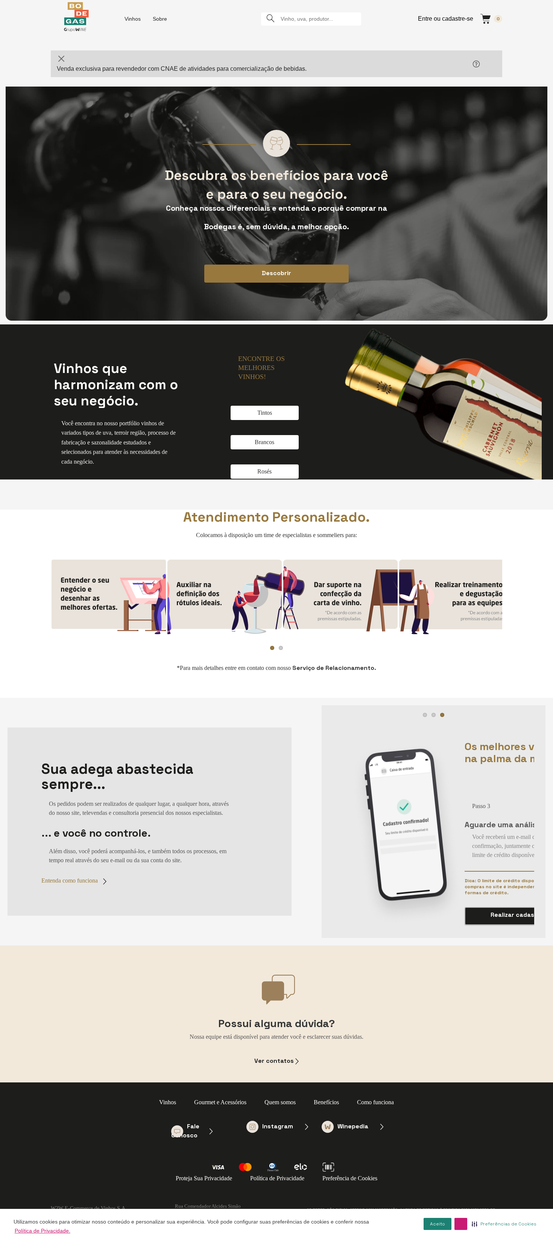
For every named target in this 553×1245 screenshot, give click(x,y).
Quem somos (280, 1102)
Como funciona (375, 1102)
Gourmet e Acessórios (220, 1102)
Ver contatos (274, 1061)
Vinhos (133, 19)
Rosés (264, 471)
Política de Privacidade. (42, 1231)
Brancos (264, 442)
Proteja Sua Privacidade (204, 1178)
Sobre (160, 19)
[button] (460, 1224)
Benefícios (326, 1102)
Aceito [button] (437, 1224)
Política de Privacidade (277, 1178)
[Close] (61, 58)
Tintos (264, 412)
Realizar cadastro (517, 915)
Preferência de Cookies (349, 1178)
